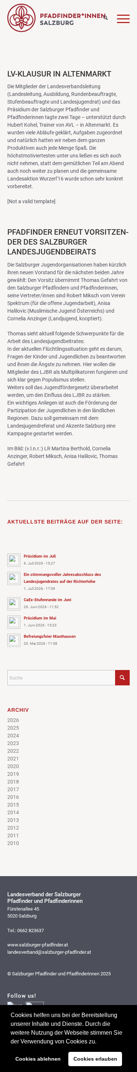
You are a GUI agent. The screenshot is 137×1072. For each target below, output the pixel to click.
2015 (13, 804)
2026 (13, 719)
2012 (13, 827)
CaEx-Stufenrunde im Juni (47, 599)
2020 (13, 766)
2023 (13, 743)
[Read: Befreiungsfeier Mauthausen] (13, 640)
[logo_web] (56, 18)
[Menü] (119, 18)
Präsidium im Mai (40, 618)
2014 (13, 812)
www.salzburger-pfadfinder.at (37, 944)
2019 (13, 773)
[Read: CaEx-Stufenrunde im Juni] (13, 603)
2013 (13, 819)
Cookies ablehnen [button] (38, 1059)
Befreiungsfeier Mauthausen (50, 636)
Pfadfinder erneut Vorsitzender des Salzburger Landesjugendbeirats (68, 242)
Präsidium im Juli (40, 556)
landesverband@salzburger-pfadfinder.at (49, 952)
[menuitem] (101, 16)
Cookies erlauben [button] (95, 1059)
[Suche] (101, 18)
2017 (13, 789)
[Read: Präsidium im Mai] (13, 622)
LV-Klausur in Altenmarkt (59, 73)
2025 (13, 727)
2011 (13, 835)
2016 (13, 796)
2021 (13, 758)
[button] (99, 1042)
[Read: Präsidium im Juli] (13, 560)
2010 (13, 843)
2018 (13, 781)
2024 (13, 735)
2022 (13, 750)
